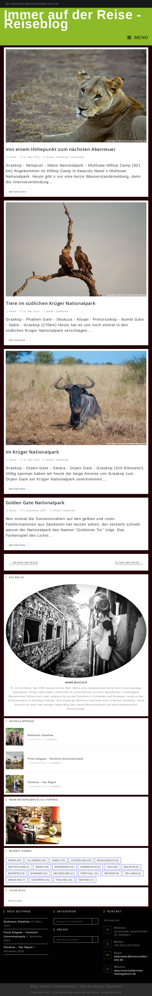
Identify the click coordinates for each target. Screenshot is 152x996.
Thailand (64, 880)
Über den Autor (91, 986)
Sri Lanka (133, 873)
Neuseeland (64, 873)
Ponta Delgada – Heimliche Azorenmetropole (55, 758)
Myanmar (39, 873)
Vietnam (86, 880)
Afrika (50, 157)
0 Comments (50, 739)
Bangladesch (108, 860)
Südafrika (62, 157)
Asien (58, 860)
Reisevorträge (65, 986)
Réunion (112, 873)
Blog (33, 986)
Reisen (46, 986)
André (13, 157)
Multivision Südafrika (40, 735)
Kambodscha (90, 867)
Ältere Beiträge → (129, 562)
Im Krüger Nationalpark (32, 452)
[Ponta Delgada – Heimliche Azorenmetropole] (15, 760)
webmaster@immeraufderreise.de (34, 3)
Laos (112, 867)
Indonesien (64, 867)
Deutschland (19, 867)
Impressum (114, 986)
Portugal (89, 873)
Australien (81, 860)
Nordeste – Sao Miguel (42, 782)
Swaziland (77, 157)
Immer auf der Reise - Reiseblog (72, 19)
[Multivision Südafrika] (15, 737)
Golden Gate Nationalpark (35, 502)
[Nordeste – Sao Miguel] (15, 784)
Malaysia (131, 867)
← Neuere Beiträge (23, 562)
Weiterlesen (17, 192)
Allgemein (36, 860)
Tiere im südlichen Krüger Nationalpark (51, 303)
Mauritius (16, 873)
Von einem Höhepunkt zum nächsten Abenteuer (61, 149)
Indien (42, 867)
